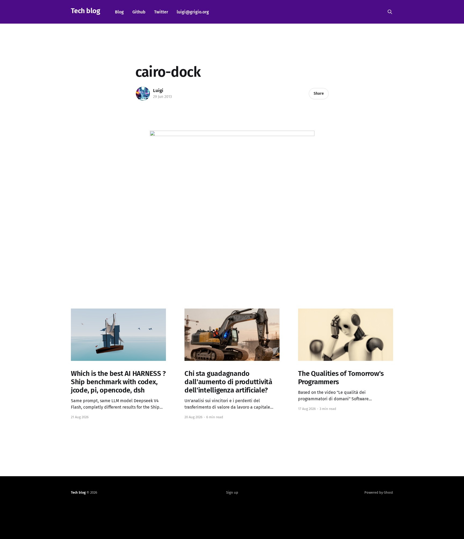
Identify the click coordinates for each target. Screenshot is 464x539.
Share (319, 93)
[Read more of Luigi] (142, 93)
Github (139, 11)
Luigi (158, 90)
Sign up (232, 492)
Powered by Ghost (378, 492)
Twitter (161, 11)
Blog (119, 11)
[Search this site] (390, 12)
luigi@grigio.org (193, 11)
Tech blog (85, 11)
